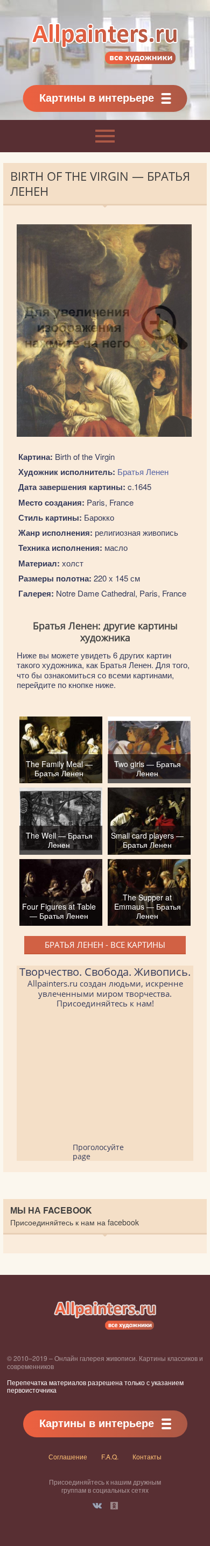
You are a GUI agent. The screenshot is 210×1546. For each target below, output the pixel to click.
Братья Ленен (143, 471)
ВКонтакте (97, 1505)
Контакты (147, 1456)
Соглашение (67, 1456)
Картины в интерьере (96, 97)
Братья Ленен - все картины (105, 944)
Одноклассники (114, 1505)
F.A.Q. (109, 1456)
